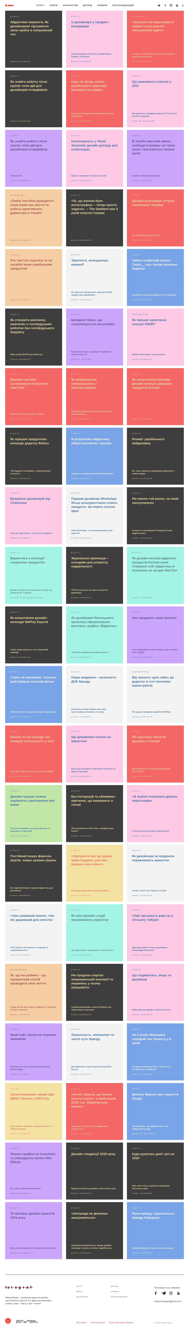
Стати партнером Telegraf (121, 1323)
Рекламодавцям (123, 5)
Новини (102, 5)
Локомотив (70, 5)
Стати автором (98, 1323)
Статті (41, 5)
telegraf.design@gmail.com (155, 1301)
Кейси (54, 5)
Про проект (81, 1323)
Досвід (87, 5)
